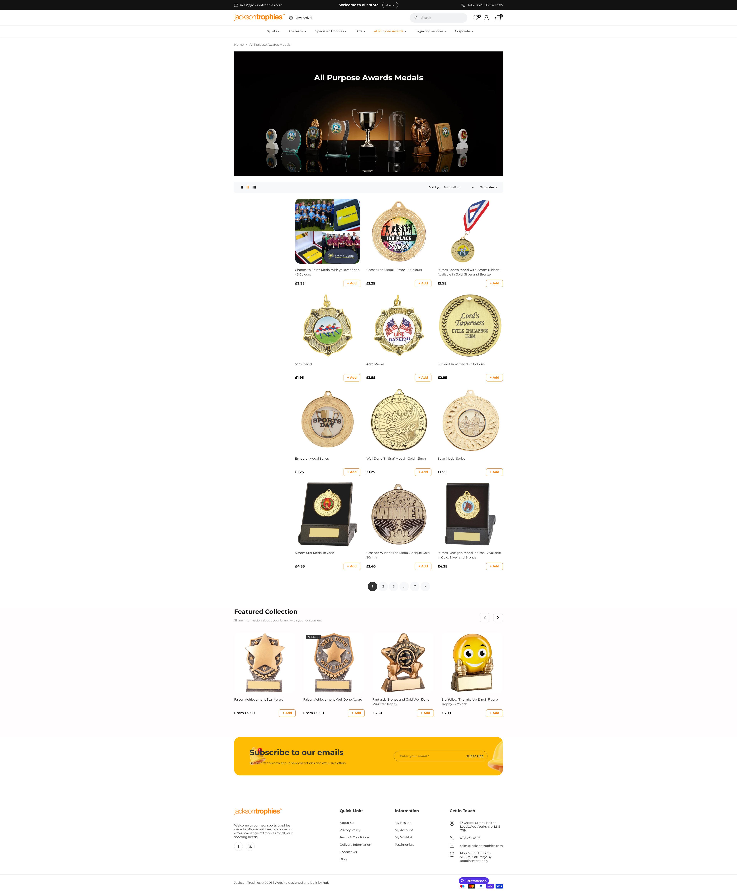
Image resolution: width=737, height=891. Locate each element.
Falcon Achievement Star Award (258, 699)
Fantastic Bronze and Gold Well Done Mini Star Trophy (401, 702)
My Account (404, 830)
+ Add (352, 283)
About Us (347, 823)
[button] (272, 31)
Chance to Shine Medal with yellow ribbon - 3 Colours (327, 272)
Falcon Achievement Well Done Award (332, 699)
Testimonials (404, 844)
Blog (343, 859)
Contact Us (348, 852)
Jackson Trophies (247, 882)
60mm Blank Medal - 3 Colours (461, 364)
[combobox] (438, 18)
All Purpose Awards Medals (270, 44)
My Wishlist (403, 837)
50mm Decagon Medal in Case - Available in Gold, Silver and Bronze (469, 555)
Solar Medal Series (451, 458)
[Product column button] (242, 187)
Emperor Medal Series (312, 458)
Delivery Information (355, 844)
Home (239, 44)
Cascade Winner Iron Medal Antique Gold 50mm (398, 555)
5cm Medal (303, 364)
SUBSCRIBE (474, 756)
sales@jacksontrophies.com (481, 846)
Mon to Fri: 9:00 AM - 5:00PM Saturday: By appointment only (476, 857)
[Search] (416, 18)
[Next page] (425, 586)
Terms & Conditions (354, 837)
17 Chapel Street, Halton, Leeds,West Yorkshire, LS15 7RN (480, 826)
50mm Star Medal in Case (314, 553)
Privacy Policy (350, 830)
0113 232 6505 (470, 838)
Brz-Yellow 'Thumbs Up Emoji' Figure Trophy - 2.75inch (469, 702)
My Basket (403, 823)
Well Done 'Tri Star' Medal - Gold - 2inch (396, 458)
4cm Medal (375, 364)
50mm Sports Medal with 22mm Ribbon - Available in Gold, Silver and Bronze (469, 272)
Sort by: (434, 187)
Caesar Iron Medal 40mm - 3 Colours (394, 270)
